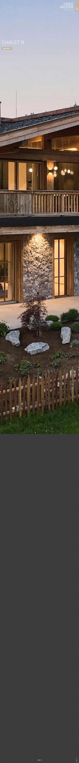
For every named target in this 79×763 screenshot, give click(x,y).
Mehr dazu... (7, 609)
